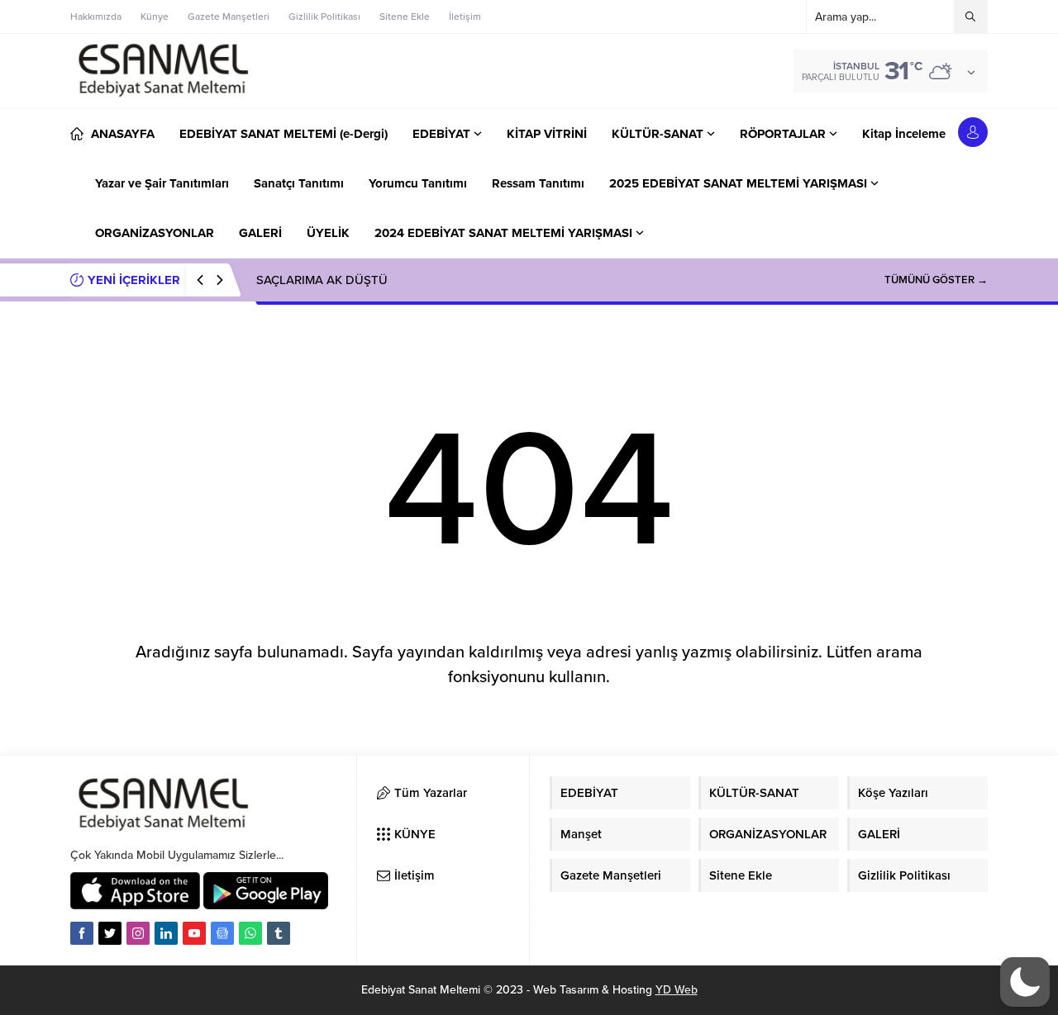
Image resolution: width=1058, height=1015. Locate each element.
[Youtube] (194, 933)
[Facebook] (81, 933)
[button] (1025, 982)
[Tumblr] (278, 933)
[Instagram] (138, 933)
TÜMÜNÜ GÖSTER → (936, 280)
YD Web (676, 990)
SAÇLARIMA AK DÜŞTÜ (323, 280)
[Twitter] (110, 933)
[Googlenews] (222, 933)
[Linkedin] (166, 933)
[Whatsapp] (250, 933)
